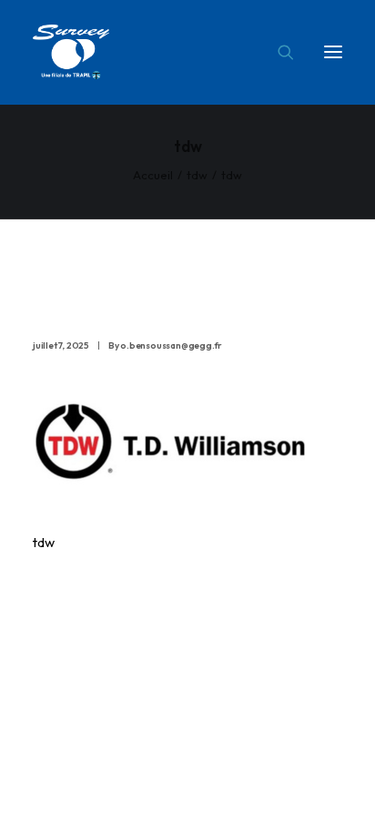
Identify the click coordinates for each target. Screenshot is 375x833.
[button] (333, 52)
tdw (197, 175)
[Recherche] (277, 52)
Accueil (153, 175)
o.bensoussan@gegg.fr (171, 345)
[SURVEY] (71, 52)
